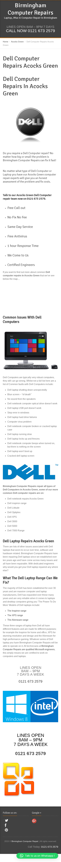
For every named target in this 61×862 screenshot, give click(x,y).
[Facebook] (5, 826)
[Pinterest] (6, 831)
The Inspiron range (16, 611)
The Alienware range (17, 620)
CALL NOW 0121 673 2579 (30, 31)
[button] (37, 856)
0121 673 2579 (30, 681)
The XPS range (15, 615)
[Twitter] (6, 821)
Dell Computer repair (35, 153)
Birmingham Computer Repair (24, 841)
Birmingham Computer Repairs (30, 9)
